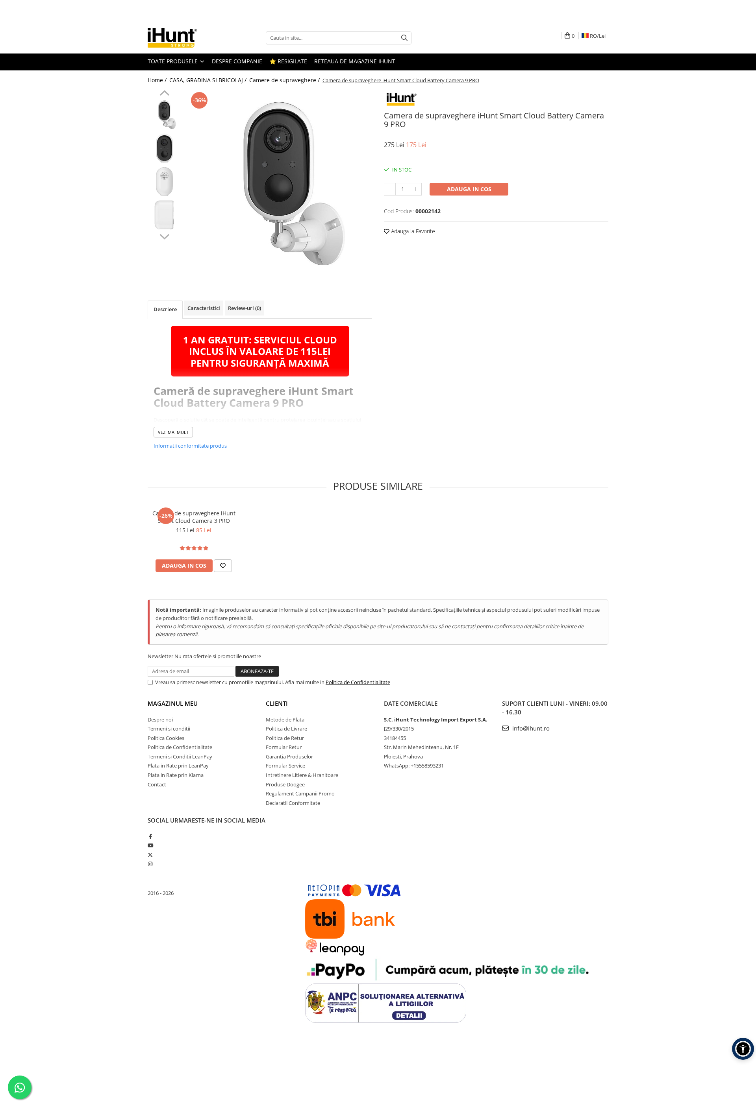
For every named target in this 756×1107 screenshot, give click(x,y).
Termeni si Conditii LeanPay (180, 756)
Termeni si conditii (169, 728)
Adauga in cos (469, 189)
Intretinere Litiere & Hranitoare (302, 775)
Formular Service (285, 765)
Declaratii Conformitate (293, 802)
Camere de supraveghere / (285, 80)
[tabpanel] (278, 183)
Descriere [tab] (165, 309)
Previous (164, 94)
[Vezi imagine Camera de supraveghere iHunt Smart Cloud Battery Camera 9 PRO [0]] (164, 114)
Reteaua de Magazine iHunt (354, 61)
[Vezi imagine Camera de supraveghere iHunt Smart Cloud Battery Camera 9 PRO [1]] (164, 148)
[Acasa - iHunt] (187, 38)
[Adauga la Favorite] (223, 565)
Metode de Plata (285, 719)
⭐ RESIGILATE (288, 61)
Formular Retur (284, 747)
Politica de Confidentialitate (358, 682)
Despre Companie (237, 61)
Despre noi (160, 719)
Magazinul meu (173, 703)
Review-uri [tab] (244, 308)
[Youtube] (150, 845)
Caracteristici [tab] (203, 308)
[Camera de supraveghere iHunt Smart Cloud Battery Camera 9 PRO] (278, 183)
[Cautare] (404, 37)
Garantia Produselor (289, 756)
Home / (158, 80)
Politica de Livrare (286, 728)
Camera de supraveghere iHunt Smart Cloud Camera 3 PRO (193, 516)
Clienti (277, 703)
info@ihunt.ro (530, 728)
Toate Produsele (173, 61)
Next (164, 236)
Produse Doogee (285, 784)
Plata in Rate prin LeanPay (178, 765)
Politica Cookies (166, 738)
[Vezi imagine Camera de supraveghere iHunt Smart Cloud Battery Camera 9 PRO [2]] (164, 181)
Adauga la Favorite (412, 231)
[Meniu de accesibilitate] (743, 1049)
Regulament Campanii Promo (300, 793)
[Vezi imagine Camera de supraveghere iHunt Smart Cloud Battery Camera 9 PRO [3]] (164, 215)
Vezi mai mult (173, 432)
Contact (157, 784)
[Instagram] (150, 863)
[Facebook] (150, 836)
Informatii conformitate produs (190, 445)
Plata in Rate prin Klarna (176, 775)
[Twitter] (150, 854)
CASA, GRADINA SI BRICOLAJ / (208, 80)
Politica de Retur (285, 738)
